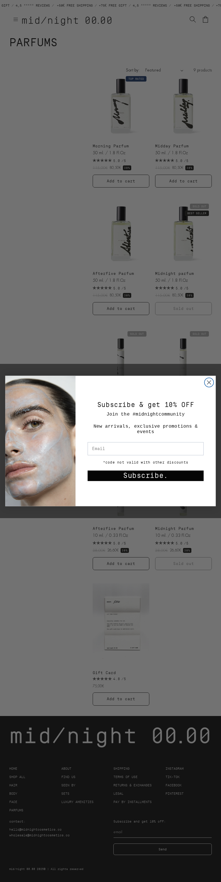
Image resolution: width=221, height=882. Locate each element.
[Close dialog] (209, 382)
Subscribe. (145, 476)
